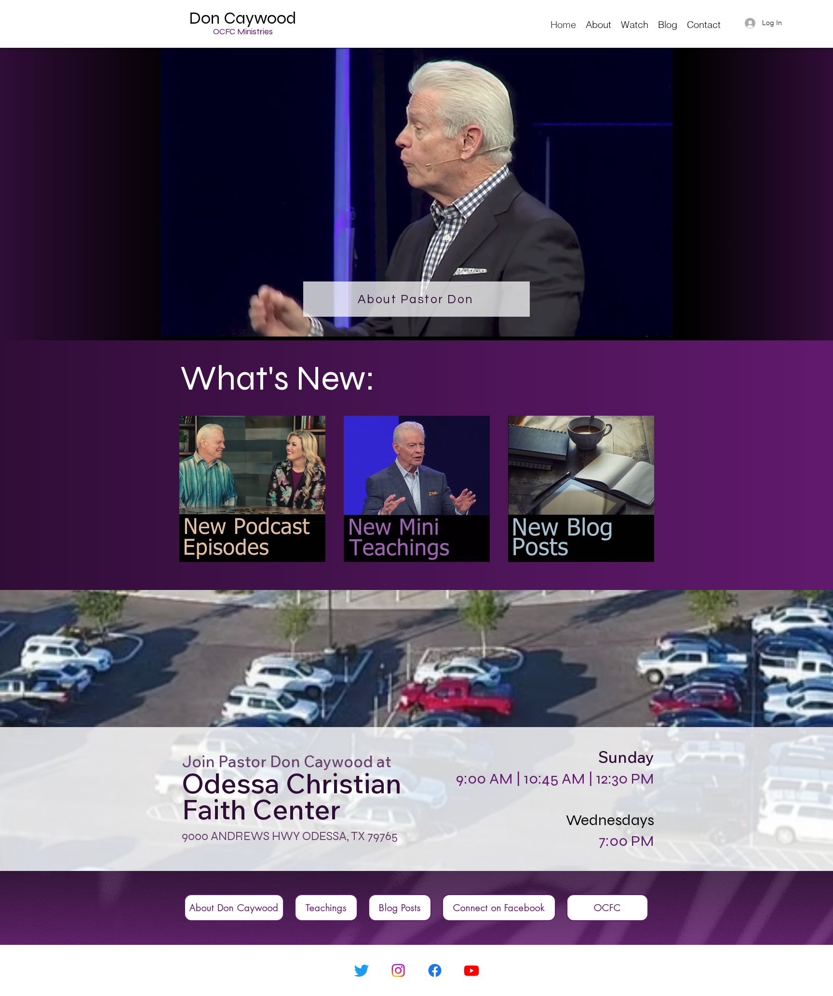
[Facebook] (434, 970)
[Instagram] (398, 970)
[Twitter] (361, 970)
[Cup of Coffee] (252, 489)
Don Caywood (242, 18)
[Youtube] (471, 970)
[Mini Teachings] (416, 489)
